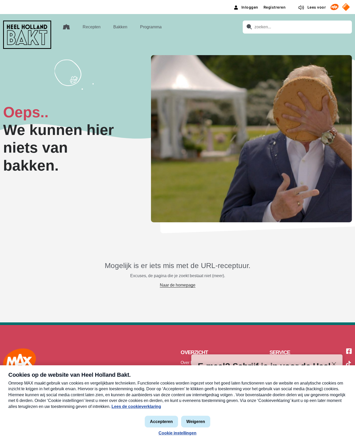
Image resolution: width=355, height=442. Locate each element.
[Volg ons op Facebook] (349, 351)
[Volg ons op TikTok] (348, 364)
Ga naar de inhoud (177, 4)
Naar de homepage (177, 285)
